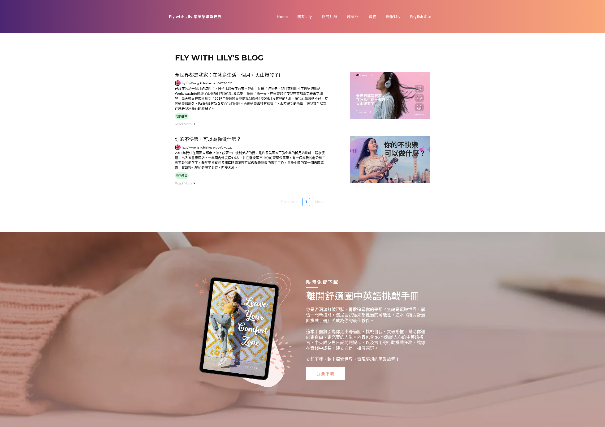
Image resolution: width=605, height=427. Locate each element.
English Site (420, 16)
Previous (289, 202)
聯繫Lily (393, 16)
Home (282, 16)
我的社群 (329, 16)
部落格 (353, 16)
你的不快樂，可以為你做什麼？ (208, 139)
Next (319, 202)
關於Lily (304, 16)
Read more (183, 124)
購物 (372, 16)
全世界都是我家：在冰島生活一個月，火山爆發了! (227, 75)
